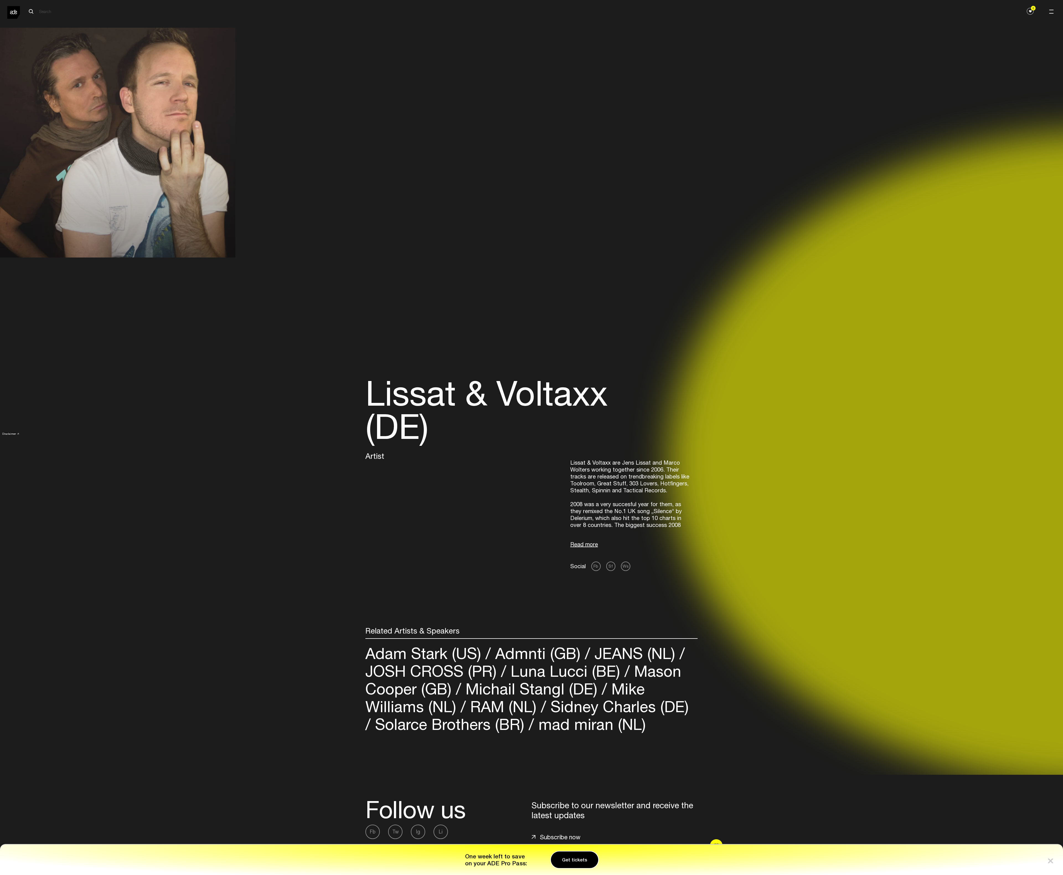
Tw (395, 832)
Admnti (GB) (538, 653)
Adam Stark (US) (425, 653)
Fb (596, 566)
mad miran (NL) (590, 724)
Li (441, 832)
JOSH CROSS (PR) (433, 671)
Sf (610, 566)
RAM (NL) (503, 707)
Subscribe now (560, 837)
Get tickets (574, 860)
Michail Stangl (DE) (531, 689)
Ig (418, 832)
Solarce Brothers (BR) (450, 724)
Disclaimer (9, 433)
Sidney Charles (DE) (617, 707)
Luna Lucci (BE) (565, 671)
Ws (626, 566)
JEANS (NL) (635, 653)
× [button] (1050, 859)
